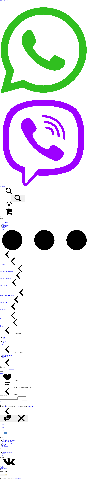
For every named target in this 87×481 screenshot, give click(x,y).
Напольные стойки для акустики (7, 287)
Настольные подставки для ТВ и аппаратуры (7, 295)
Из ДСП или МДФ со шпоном (7, 355)
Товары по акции (3, 264)
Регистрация (2, 373)
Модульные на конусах (5, 356)
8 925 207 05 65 (2, 0)
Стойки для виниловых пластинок (5, 278)
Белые (3, 336)
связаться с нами (6, 406)
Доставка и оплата (5, 226)
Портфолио (2, 326)
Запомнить (3, 370)
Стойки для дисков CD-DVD (5, 302)
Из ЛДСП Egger (4, 354)
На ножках (4, 339)
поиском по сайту (17, 406)
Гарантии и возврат (5, 451)
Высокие (3, 337)
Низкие (3, 340)
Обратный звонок (13, 0)
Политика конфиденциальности (7, 452)
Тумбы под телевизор (5, 225)
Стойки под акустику (3, 285)
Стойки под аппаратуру (6, 224)
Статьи (3, 229)
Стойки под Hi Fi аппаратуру (6, 439)
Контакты (3, 227)
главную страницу (30, 406)
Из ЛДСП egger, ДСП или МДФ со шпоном (9, 335)
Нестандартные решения (4, 325)
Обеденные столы (3, 318)
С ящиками (4, 341)
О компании (4, 454)
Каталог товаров (4, 222)
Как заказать (4, 228)
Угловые (3, 342)
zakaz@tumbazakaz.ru (18, 400)
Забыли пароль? (11, 369)
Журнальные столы (3, 309)
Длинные (3, 338)
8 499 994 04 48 (8, 0)
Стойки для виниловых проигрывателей (6, 271)
